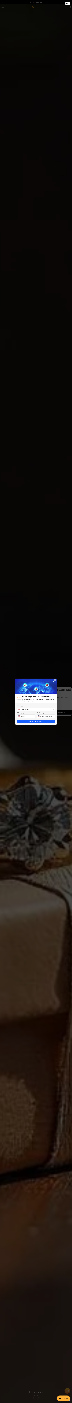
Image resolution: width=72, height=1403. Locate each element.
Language (22, 713)
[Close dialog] (55, 680)
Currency (41, 713)
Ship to (21, 706)
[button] (67, 3)
